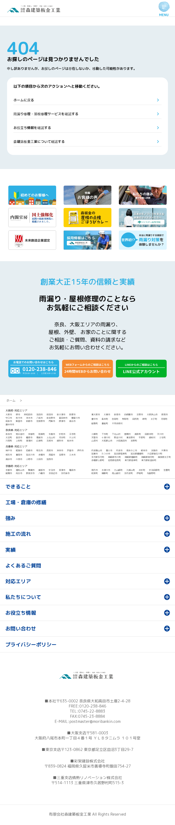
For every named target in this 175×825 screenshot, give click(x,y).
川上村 (72, 437)
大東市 (107, 414)
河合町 (62, 437)
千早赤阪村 (117, 423)
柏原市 (29, 421)
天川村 (160, 434)
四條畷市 (128, 414)
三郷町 (94, 434)
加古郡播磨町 (137, 453)
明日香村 (20, 434)
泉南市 (117, 414)
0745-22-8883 (91, 711)
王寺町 (72, 434)
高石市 (72, 421)
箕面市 (19, 421)
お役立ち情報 (20, 612)
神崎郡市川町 (114, 456)
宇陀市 (62, 434)
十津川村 (106, 437)
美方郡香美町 (131, 460)
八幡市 (41, 473)
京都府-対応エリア (16, 466)
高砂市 (9, 459)
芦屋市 (70, 450)
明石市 (39, 450)
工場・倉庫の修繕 (25, 502)
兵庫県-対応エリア (16, 446)
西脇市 (52, 454)
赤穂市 (41, 454)
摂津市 (62, 421)
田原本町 (149, 434)
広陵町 (39, 440)
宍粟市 (164, 450)
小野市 (29, 459)
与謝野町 (151, 473)
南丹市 (94, 469)
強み (10, 518)
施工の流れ (18, 533)
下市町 (105, 434)
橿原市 (29, 437)
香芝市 (19, 437)
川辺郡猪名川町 (154, 453)
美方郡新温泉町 (148, 460)
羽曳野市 (40, 421)
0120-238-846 (92, 706)
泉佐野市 (51, 417)
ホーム (10, 400)
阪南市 (164, 414)
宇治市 (52, 469)
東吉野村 (130, 437)
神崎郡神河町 (147, 456)
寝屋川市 (75, 417)
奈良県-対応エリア (16, 430)
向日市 (19, 473)
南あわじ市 (131, 450)
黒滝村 (29, 440)
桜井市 (70, 440)
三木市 (72, 454)
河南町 (164, 418)
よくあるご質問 (23, 565)
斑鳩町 (41, 434)
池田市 (39, 414)
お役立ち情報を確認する (32, 127)
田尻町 (135, 418)
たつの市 (106, 453)
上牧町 (19, 440)
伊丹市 (80, 450)
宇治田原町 (154, 469)
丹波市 (119, 450)
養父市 (109, 450)
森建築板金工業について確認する (39, 141)
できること (18, 486)
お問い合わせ (20, 628)
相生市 (9, 454)
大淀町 (9, 437)
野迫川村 (118, 437)
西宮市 (50, 450)
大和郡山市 (107, 440)
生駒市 (52, 434)
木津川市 (106, 469)
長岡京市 (30, 473)
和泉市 (9, 421)
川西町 (9, 440)
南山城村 (116, 473)
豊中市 (94, 418)
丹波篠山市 (96, 450)
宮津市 (62, 469)
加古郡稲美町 (120, 453)
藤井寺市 (10, 424)
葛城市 (39, 437)
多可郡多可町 (97, 456)
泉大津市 (61, 414)
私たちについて (23, 597)
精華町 (105, 473)
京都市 (9, 469)
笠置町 (166, 469)
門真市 (52, 421)
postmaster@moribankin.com (95, 721)
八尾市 (39, 417)
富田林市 (63, 417)
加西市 (50, 459)
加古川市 (30, 454)
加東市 (94, 453)
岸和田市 (28, 414)
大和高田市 (121, 440)
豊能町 (105, 423)
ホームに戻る (23, 100)
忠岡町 (115, 418)
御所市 (60, 440)
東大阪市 (95, 414)
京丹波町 (128, 473)
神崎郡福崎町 (131, 456)
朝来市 (144, 450)
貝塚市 (72, 414)
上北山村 (51, 437)
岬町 (145, 418)
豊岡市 (19, 454)
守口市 (9, 417)
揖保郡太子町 (164, 456)
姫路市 (19, 450)
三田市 (39, 459)
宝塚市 (62, 454)
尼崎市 (29, 450)
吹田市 (50, 414)
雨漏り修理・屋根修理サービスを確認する (45, 114)
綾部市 (41, 469)
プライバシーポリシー (31, 644)
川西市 (19, 459)
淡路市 (154, 450)
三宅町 (162, 437)
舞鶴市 (31, 469)
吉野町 (134, 440)
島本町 (105, 418)
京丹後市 (65, 473)
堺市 (18, 414)
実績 (10, 549)
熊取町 (125, 418)
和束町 (94, 473)
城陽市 (9, 473)
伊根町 (140, 473)
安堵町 (31, 434)
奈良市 (9, 434)
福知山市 (20, 469)
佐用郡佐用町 (114, 460)
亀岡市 (72, 469)
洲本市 (60, 450)
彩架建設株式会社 (89, 761)
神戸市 (9, 450)
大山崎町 (118, 469)
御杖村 (152, 437)
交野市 (140, 414)
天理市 (94, 437)
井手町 (142, 469)
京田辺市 (53, 473)
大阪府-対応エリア (16, 410)
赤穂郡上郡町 (97, 460)
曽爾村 (127, 434)
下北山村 (116, 434)
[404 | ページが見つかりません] (34, 11)
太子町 (154, 418)
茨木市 (29, 417)
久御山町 (130, 469)
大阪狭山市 (152, 414)
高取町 (137, 434)
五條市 (50, 440)
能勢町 (94, 423)
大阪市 (9, 414)
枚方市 (19, 417)
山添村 (94, 440)
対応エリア (18, 581)
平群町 (142, 437)
